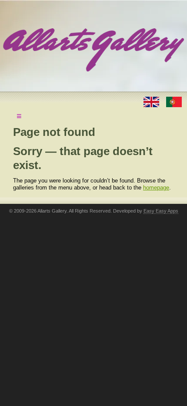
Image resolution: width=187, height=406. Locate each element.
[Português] (174, 101)
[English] (152, 101)
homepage (156, 187)
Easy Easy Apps (161, 210)
